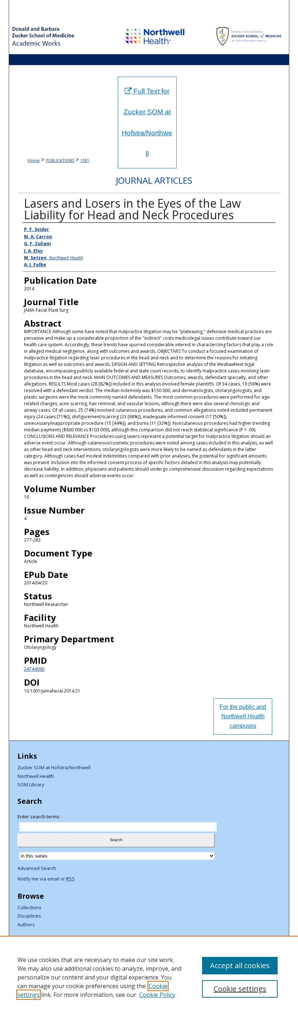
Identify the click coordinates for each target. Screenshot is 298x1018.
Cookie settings (240, 989)
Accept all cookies (240, 965)
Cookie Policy (157, 995)
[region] (149, 977)
